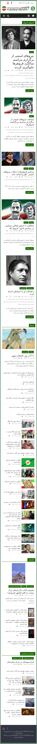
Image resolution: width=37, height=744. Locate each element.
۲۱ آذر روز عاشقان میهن (23, 355)
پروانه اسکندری (26, 73)
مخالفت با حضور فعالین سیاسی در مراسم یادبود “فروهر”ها (19, 227)
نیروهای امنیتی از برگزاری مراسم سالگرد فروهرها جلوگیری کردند (22, 61)
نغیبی (19, 304)
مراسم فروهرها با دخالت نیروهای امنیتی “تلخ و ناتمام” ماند (18, 173)
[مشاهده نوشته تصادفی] (4, 16)
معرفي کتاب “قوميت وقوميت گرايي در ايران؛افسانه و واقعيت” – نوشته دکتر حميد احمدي (15, 622)
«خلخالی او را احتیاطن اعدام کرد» (21, 292)
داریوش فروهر (12, 129)
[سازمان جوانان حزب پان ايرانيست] (33, 16)
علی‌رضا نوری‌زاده (16, 301)
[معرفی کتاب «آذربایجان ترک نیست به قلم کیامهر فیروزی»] (18, 564)
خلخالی (21, 299)
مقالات (31, 352)
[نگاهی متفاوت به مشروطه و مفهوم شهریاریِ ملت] (28, 545)
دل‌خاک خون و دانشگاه (14, 421)
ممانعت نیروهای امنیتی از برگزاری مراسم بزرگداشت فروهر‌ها (22, 122)
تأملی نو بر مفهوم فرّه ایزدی (12, 492)
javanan (16, 177)
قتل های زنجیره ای (25, 132)
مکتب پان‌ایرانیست (25, 304)
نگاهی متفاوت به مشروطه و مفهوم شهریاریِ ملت (12, 547)
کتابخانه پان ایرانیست (14, 586)
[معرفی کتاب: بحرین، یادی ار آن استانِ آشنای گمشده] (31, 630)
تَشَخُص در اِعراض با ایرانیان (13, 481)
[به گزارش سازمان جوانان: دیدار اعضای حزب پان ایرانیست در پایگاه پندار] (28, 688)
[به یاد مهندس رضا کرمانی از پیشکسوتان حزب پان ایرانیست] (29, 699)
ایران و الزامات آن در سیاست (12, 502)
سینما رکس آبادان (25, 301)
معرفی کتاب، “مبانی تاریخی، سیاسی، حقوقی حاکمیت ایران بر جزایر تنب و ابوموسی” (20, 642)
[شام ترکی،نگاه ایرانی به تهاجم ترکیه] (28, 431)
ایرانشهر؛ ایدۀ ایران (28, 382)
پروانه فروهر (27, 129)
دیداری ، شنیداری (17, 658)
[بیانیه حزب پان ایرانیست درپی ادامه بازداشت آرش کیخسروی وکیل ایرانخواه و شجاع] (28, 512)
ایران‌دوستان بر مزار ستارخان (25, 414)
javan (16, 70)
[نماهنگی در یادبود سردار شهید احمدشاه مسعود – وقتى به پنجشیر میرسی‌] (28, 709)
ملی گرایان (18, 132)
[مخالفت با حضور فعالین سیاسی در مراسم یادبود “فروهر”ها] (18, 200)
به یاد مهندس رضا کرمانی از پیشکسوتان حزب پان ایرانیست (15, 701)
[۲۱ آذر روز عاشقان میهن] (18, 330)
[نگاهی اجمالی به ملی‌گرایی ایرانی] (28, 525)
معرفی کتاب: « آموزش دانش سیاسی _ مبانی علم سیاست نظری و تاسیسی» (15, 611)
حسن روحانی (20, 129)
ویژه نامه (25, 352)
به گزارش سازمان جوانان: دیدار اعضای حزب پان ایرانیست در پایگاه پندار (12, 691)
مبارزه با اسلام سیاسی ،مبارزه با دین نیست (21, 407)
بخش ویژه (30, 288)
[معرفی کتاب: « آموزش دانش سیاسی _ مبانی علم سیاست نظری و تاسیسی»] (31, 609)
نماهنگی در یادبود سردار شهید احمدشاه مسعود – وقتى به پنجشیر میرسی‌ (12, 712)
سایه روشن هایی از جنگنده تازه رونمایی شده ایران (13, 537)
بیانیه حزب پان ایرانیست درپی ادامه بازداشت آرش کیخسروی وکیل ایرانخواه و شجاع (12, 515)
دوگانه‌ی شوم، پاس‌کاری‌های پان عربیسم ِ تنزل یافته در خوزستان (12, 472)
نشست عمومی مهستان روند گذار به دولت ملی (20, 453)
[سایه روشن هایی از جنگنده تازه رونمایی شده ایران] (28, 535)
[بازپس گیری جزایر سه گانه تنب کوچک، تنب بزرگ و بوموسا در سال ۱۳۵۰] (28, 677)
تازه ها (31, 168)
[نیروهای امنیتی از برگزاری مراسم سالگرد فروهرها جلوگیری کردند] (18, 27)
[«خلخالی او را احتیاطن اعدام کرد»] (18, 257)
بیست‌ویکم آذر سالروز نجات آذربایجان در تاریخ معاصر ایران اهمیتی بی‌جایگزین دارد (18, 374)
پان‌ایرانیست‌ (26, 299)
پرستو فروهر (30, 179)
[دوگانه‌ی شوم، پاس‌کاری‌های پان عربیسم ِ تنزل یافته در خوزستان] (28, 470)
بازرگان (32, 299)
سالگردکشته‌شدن (9, 75)
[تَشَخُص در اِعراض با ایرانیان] (28, 480)
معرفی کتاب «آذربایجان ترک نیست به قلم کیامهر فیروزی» (20, 591)
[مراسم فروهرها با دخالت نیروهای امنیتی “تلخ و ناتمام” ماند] (18, 153)
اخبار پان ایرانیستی (28, 658)
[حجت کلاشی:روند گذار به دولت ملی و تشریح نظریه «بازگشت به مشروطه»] (28, 441)
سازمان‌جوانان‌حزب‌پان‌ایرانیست (22, 75)
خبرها (31, 52)
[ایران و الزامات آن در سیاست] (28, 501)
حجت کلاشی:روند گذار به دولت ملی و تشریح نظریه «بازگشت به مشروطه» (13, 444)
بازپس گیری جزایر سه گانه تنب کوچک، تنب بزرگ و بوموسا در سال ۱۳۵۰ (13, 680)
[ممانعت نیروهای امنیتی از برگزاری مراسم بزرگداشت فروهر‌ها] (18, 99)
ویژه (26, 78)
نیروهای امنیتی (11, 132)
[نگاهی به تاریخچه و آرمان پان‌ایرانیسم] (28, 459)
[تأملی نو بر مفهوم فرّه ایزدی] (28, 491)
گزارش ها (23, 288)
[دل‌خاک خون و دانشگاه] (28, 420)
